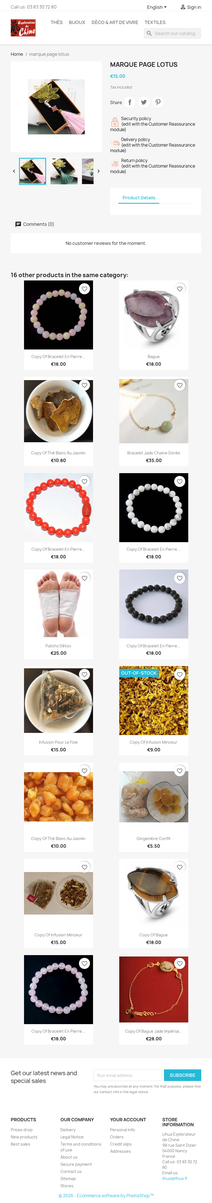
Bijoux (77, 22)
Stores (66, 1185)
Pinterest (157, 102)
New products (24, 1137)
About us (69, 1157)
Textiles (155, 22)
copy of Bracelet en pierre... (58, 356)
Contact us (71, 1171)
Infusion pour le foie (58, 742)
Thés (57, 22)
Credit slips (121, 1144)
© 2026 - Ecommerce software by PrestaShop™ (106, 1196)
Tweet (143, 102)
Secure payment (76, 1164)
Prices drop (22, 1129)
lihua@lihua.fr (175, 1178)
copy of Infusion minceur (153, 742)
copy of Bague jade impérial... (153, 1031)
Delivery (68, 1129)
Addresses (120, 1151)
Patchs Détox (58, 645)
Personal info (122, 1129)
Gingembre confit (154, 838)
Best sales (20, 1144)
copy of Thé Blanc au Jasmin (58, 452)
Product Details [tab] (139, 198)
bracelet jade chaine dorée (153, 452)
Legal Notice (72, 1137)
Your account (128, 1120)
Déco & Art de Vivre (115, 22)
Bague (154, 356)
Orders (117, 1137)
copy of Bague (153, 934)
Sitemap (68, 1178)
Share (129, 102)
